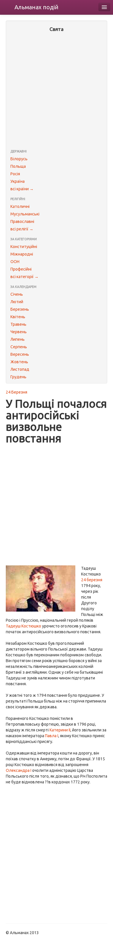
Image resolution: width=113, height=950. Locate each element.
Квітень (17, 316)
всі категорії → (24, 276)
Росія (15, 174)
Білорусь (19, 159)
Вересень (19, 354)
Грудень (18, 377)
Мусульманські (24, 214)
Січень (16, 294)
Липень (17, 339)
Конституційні (23, 246)
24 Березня (16, 392)
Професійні (21, 269)
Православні (22, 221)
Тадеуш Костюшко (23, 626)
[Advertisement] (56, 91)
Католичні (20, 206)
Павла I (51, 735)
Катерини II (60, 730)
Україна (17, 181)
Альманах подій (36, 7)
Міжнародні (21, 254)
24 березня (91, 580)
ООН (14, 261)
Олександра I (18, 770)
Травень (18, 324)
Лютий (16, 301)
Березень (19, 309)
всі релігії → (21, 229)
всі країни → (22, 189)
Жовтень (19, 361)
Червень (18, 331)
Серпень (18, 346)
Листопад (19, 369)
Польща (18, 166)
